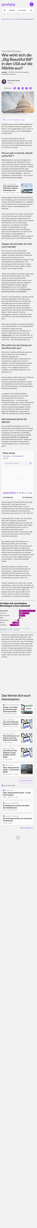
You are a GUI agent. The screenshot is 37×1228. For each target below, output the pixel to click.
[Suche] (31, 10)
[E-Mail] (30, 88)
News (13, 19)
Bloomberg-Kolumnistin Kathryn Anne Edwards (16, 290)
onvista (4, 72)
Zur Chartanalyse (27, 497)
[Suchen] (30, 463)
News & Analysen (6, 19)
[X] (26, 88)
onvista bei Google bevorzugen (15, 120)
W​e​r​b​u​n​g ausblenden (25, 34)
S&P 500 (13, 437)
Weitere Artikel (26, 781)
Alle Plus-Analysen (26, 828)
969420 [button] (8, 456)
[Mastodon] (15, 88)
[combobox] (18, 463)
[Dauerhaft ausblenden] (32, 119)
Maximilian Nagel (13, 80)
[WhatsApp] (22, 88)
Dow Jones (6, 437)
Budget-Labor (7, 335)
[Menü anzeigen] (5, 10)
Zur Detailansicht (8, 497)
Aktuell (12, 10)
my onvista (22, 10)
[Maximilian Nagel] (4, 81)
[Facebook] (18, 88)
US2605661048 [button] (18, 456)
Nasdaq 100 (24, 437)
